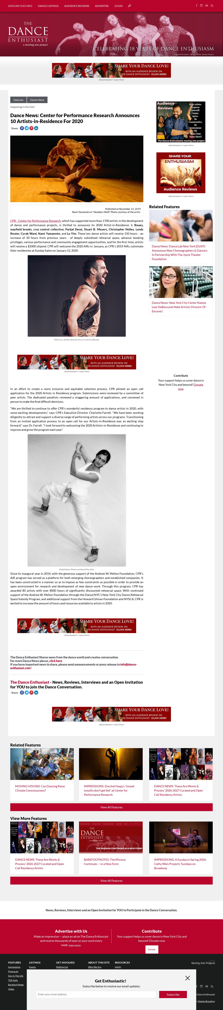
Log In (118, 966)
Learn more (74, 945)
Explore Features (20, 5)
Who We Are (94, 967)
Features (18, 99)
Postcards (13, 971)
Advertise (102, 5)
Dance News (37, 99)
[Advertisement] (181, 346)
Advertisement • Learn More (111, 79)
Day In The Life (15, 975)
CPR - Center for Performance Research (35, 221)
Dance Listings (48, 5)
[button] (128, 6)
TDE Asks (13, 980)
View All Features (111, 807)
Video (11, 989)
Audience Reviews (76, 5)
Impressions (14, 967)
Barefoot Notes (16, 984)
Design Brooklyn (206, 1001)
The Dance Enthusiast (29, 682)
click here (55, 661)
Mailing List (62, 967)
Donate (152, 949)
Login (119, 5)
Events (32, 967)
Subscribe (173, 994)
